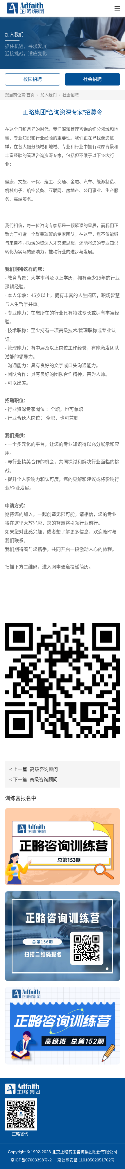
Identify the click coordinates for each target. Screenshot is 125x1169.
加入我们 (48, 95)
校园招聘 (32, 79)
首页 (30, 95)
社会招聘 (92, 79)
